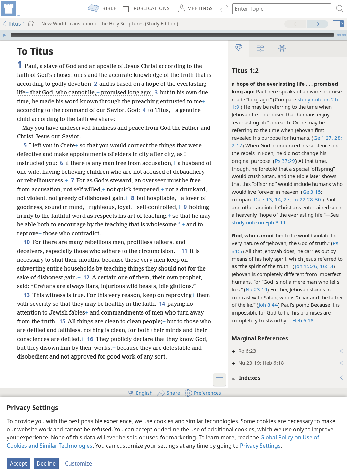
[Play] (4, 35)
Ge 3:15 (312, 191)
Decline (46, 463)
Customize (78, 463)
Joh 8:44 (268, 304)
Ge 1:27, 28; (327, 137)
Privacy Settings (260, 445)
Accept (18, 463)
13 (27, 295)
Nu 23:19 (256, 289)
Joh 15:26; (307, 266)
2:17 (237, 145)
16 (90, 339)
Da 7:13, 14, (268, 199)
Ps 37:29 (285, 160)
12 (86, 277)
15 (62, 321)
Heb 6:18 (303, 320)
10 (27, 242)
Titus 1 (16, 23)
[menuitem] (10, 8)
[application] (173, 35)
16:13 (326, 266)
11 (184, 251)
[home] (10, 8)
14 (162, 303)
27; (286, 199)
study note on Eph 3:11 (259, 222)
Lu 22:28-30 (306, 199)
